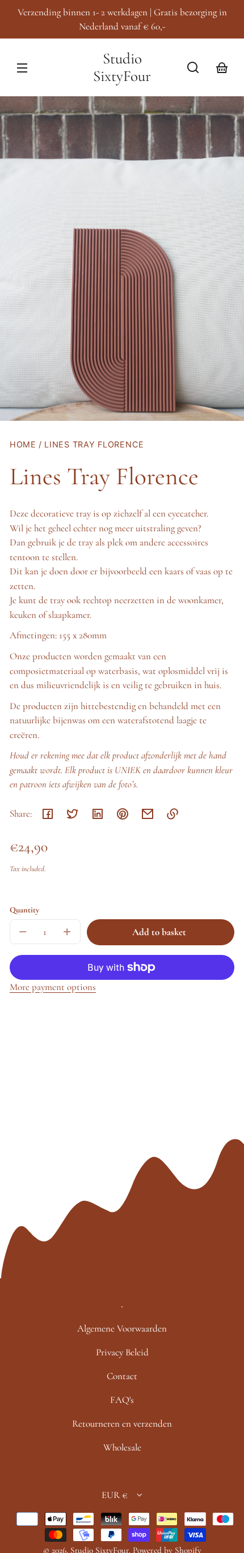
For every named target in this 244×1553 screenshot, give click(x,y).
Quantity (24, 910)
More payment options (53, 987)
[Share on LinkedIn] (97, 813)
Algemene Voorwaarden (122, 1328)
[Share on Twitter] (72, 813)
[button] (192, 67)
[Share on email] (147, 813)
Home (23, 444)
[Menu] (22, 67)
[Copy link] (172, 813)
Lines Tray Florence (94, 444)
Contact (122, 1376)
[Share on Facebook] (47, 813)
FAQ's (122, 1400)
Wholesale (122, 1447)
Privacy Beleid (122, 1352)
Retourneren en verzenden (122, 1424)
